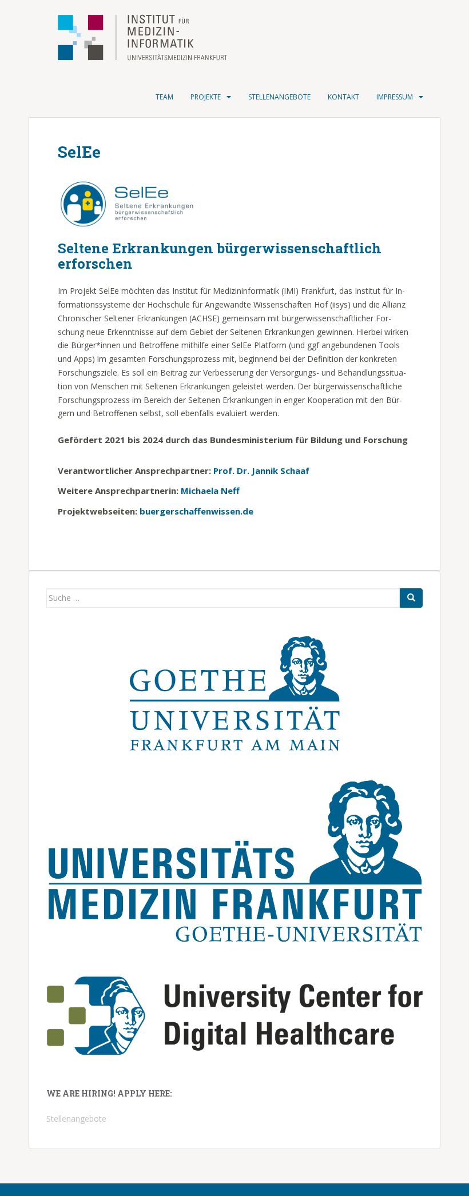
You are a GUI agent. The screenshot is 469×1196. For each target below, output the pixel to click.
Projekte (205, 97)
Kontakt (343, 97)
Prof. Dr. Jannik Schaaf (261, 470)
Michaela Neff (210, 490)
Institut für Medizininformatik (128, 38)
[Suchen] (411, 598)
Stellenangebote (279, 97)
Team (164, 97)
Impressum (394, 97)
